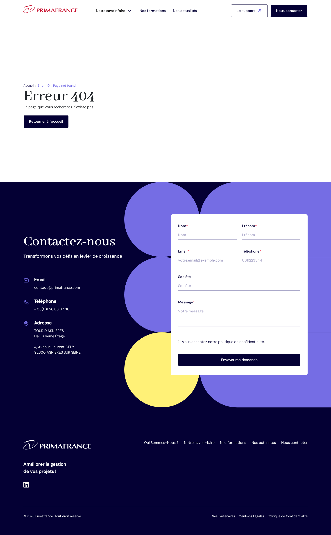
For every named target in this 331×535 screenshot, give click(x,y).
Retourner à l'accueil (46, 121)
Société (184, 276)
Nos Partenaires (223, 516)
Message (186, 302)
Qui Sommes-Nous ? (161, 442)
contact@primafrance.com (57, 287)
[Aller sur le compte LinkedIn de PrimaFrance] (26, 484)
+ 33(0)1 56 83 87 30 (52, 309)
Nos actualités (185, 10)
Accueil (28, 86)
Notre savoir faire (110, 10)
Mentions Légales (251, 516)
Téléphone (251, 251)
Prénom (249, 225)
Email (183, 251)
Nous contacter (289, 10)
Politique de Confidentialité (288, 516)
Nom (183, 225)
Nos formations (153, 10)
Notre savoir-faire (199, 442)
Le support (246, 10)
